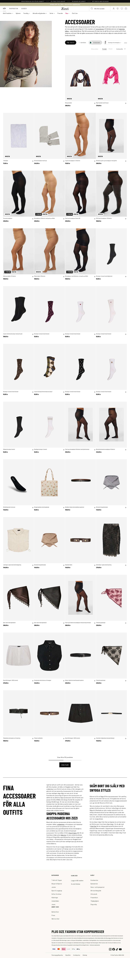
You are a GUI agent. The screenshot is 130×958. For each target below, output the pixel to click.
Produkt (104, 49)
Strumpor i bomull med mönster (41, 333)
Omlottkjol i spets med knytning (103, 564)
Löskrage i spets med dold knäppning (12, 564)
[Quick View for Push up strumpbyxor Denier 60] (95, 219)
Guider (24, 8)
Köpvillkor (68, 955)
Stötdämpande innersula (9, 507)
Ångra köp (94, 904)
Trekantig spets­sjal (100, 622)
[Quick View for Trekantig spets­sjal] (126, 623)
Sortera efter (119, 49)
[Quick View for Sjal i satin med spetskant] (33, 623)
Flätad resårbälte (38, 738)
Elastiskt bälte (68, 564)
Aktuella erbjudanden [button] (39, 13)
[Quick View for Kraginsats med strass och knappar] (64, 681)
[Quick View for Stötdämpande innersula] (33, 507)
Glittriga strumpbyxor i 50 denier (104, 218)
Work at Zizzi (55, 919)
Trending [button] (25, 13)
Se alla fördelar (75, 884)
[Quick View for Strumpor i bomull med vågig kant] (126, 276)
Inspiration (13, 8)
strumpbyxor (100, 29)
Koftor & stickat (56, 894)
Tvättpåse (5, 160)
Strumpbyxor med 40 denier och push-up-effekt (76, 276)
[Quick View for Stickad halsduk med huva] (64, 161)
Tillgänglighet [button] (95, 901)
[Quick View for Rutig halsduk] (95, 103)
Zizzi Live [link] (74, 13)
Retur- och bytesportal (97, 887)
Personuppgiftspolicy (57, 955)
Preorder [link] (60, 13)
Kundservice (94, 880)
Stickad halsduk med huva (40, 160)
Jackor (54, 887)
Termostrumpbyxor (7, 218)
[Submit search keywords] (92, 9)
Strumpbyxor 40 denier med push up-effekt (44, 218)
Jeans (53, 904)
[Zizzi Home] (65, 8)
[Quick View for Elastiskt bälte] (95, 565)
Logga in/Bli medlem (77, 880)
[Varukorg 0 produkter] (126, 9)
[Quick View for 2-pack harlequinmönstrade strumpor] (64, 392)
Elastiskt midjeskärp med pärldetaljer (105, 738)
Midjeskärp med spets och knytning (11, 738)
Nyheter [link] (18, 13)
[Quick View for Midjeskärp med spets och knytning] (33, 738)
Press (53, 915)
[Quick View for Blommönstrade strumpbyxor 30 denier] (126, 450)
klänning (63, 835)
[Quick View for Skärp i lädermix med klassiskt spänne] (95, 681)
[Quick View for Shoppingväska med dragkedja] (64, 507)
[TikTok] (117, 949)
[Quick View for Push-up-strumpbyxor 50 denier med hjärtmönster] (95, 450)
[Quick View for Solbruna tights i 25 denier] (33, 276)
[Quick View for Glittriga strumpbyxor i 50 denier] (126, 219)
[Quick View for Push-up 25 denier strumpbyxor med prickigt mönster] (95, 623)
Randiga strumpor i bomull (40, 449)
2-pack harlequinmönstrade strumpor (43, 391)
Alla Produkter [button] (7, 13)
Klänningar (55, 897)
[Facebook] (113, 949)
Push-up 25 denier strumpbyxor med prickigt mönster (78, 622)
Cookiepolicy (76, 955)
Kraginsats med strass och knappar (42, 680)
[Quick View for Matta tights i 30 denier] (64, 276)
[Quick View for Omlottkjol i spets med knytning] (126, 565)
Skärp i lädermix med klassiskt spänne (74, 680)
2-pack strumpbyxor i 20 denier (72, 160)
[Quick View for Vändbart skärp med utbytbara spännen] (95, 507)
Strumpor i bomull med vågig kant (104, 276)
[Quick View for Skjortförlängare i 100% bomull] (33, 681)
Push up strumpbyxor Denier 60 (72, 218)
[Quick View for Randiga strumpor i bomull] (64, 450)
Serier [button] (51, 13)
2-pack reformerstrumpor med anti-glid (12, 333)
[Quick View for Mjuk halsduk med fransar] (126, 103)
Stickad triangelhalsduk (102, 507)
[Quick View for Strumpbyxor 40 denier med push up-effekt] (64, 219)
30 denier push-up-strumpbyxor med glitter (106, 160)
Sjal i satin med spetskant (9, 622)
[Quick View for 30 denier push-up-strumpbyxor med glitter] (126, 161)
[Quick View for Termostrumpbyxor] (33, 219)
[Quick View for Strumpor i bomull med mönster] (64, 334)
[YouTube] (120, 949)
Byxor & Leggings (57, 890)
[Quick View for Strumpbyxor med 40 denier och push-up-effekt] (95, 276)
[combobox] (99, 8)
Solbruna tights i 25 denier (9, 276)
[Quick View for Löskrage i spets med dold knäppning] (33, 565)
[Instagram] (110, 949)
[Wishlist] (93, 58)
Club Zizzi (93, 826)
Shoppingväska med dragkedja (41, 507)
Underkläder (55, 901)
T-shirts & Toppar (57, 880)
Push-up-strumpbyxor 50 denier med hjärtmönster (77, 449)
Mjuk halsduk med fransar (102, 102)
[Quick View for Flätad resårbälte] (64, 738)
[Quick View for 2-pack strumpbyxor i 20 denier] (95, 161)
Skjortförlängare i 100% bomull (10, 680)
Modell (110, 49)
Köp (4, 8)
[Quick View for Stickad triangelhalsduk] (126, 507)
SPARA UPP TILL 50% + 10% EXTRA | (65, 4)
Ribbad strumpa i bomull (9, 449)
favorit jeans (73, 833)
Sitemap (85, 955)
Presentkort (94, 897)
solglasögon (61, 824)
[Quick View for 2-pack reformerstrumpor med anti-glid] (33, 334)
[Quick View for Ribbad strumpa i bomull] (33, 450)
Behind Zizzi (55, 912)
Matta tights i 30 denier (39, 276)
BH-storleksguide (96, 890)
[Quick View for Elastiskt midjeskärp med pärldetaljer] (126, 738)
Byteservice (94, 884)
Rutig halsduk (68, 102)
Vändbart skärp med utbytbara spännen (74, 507)
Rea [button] (67, 13)
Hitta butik (94, 894)
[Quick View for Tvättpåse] (33, 161)
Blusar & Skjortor (57, 884)
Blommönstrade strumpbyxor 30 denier (105, 449)
